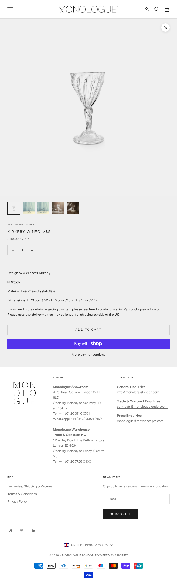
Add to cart (88, 329)
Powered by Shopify (111, 555)
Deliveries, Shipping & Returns (30, 486)
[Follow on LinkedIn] (33, 530)
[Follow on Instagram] (9, 530)
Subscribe (120, 514)
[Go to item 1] (13, 208)
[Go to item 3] (43, 208)
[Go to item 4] (58, 208)
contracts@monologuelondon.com (142, 406)
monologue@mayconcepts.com (140, 421)
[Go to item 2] (28, 208)
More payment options (88, 354)
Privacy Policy (17, 501)
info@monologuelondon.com (140, 309)
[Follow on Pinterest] (21, 530)
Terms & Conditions (22, 494)
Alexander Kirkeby (20, 224)
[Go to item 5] (72, 208)
